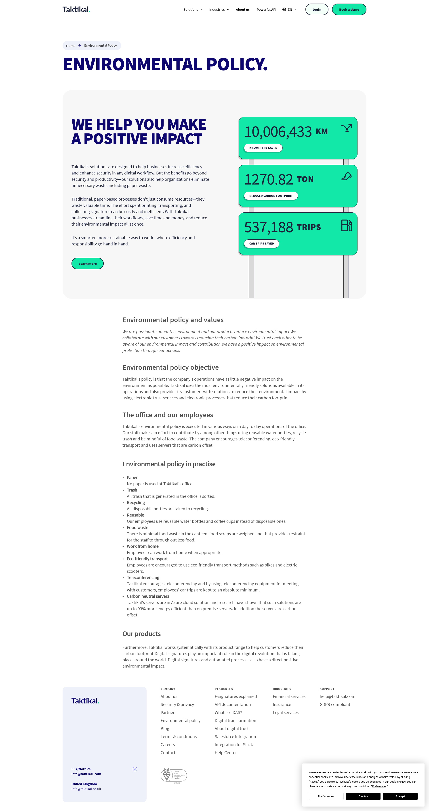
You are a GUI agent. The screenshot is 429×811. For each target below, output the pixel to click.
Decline (363, 796)
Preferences (326, 796)
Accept (400, 796)
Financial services (289, 696)
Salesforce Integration (235, 736)
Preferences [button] (379, 786)
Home (70, 45)
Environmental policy (180, 720)
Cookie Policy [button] (397, 781)
